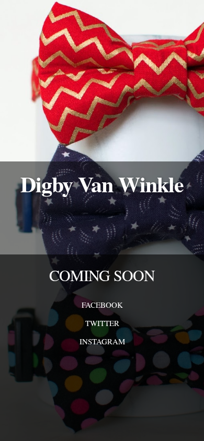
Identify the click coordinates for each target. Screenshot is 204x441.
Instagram (102, 341)
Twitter (102, 323)
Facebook (102, 304)
